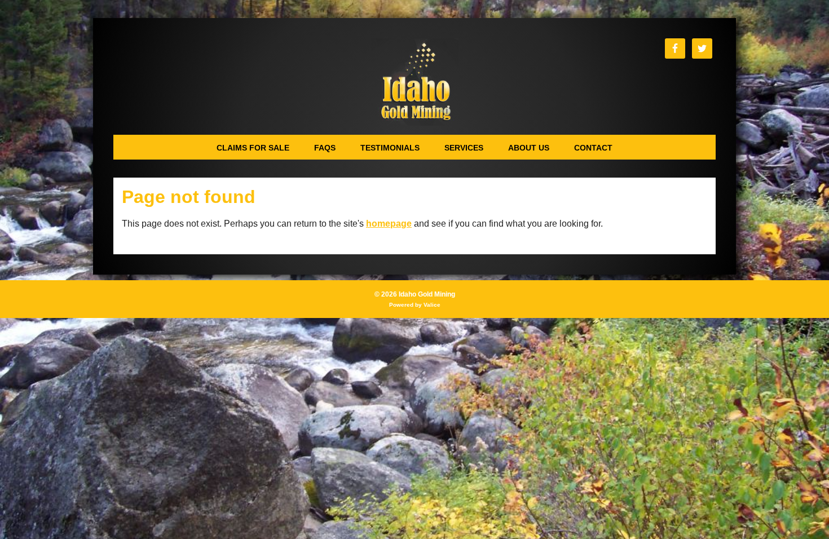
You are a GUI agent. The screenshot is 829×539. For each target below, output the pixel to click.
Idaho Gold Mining (414, 82)
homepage (389, 223)
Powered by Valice (414, 305)
